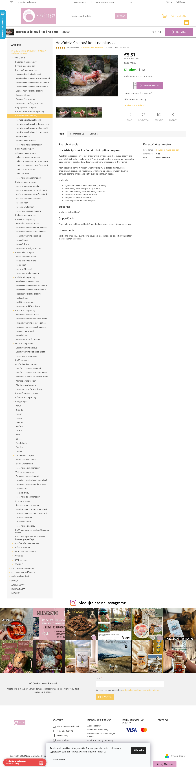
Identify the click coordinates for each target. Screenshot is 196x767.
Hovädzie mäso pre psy (26, 115)
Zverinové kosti (23, 521)
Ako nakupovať (81, 2)
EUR (168, 2)
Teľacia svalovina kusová (27, 476)
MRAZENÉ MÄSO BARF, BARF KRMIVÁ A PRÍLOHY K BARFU (28, 52)
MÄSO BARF (20, 57)
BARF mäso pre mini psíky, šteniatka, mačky (32, 531)
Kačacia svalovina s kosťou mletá (31, 194)
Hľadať (121, 16)
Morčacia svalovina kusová (28, 368)
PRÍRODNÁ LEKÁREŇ (20, 576)
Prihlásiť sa (105, 697)
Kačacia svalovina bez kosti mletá (31, 190)
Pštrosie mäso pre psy (25, 397)
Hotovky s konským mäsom (29, 248)
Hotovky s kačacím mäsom (28, 211)
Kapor (19, 414)
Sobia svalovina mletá (26, 459)
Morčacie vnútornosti (26, 385)
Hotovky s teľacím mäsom (28, 496)
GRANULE (19, 564)
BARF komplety (22, 360)
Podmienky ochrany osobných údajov (101, 735)
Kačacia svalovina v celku (27, 186)
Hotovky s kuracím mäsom (28, 339)
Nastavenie (59, 759)
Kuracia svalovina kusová (27, 314)
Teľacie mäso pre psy (25, 472)
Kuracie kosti (22, 335)
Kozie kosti (21, 265)
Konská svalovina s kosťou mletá (31, 231)
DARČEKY (15, 593)
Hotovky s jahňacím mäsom (28, 177)
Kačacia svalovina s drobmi (28, 198)
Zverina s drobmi (24, 517)
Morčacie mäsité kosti (26, 380)
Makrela (19, 422)
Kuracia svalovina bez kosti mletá (31, 318)
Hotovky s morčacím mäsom (29, 389)
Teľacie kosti (22, 488)
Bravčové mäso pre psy (26, 70)
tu (105, 751)
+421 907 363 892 (65, 731)
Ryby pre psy (21, 401)
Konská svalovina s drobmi (28, 235)
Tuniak (19, 451)
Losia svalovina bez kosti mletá (30, 351)
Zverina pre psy (22, 501)
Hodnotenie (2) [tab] (77, 133)
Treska (19, 447)
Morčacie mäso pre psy (26, 364)
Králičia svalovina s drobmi (28, 293)
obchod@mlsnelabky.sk (68, 726)
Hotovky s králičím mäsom (28, 306)
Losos (19, 418)
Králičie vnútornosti (25, 302)
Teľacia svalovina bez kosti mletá (31, 480)
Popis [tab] (61, 133)
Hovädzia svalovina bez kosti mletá (32, 124)
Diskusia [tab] (94, 133)
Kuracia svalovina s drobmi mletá (31, 327)
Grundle (19, 410)
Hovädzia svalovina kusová (28, 120)
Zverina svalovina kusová (27, 505)
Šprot (18, 438)
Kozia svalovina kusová (26, 256)
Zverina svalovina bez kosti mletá (31, 509)
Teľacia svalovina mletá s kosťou (31, 484)
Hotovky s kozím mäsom (27, 273)
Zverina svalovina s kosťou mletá (31, 513)
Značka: (117, 47)
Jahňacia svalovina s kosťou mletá (32, 165)
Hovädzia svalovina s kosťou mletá (32, 128)
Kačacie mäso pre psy (25, 182)
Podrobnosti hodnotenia (91, 47)
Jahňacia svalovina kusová (28, 157)
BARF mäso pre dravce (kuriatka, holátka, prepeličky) (30, 538)
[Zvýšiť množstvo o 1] (135, 83)
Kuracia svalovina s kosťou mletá (31, 323)
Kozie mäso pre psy (24, 252)
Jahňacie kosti (22, 173)
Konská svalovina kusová (27, 223)
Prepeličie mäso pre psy (26, 393)
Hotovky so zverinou (25, 526)
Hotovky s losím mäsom (27, 356)
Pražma (19, 426)
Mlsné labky (62, 735)
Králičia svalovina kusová (27, 281)
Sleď (18, 434)
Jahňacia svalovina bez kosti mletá (32, 161)
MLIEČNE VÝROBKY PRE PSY (27, 543)
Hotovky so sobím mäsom (28, 468)
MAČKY (14, 580)
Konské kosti (22, 240)
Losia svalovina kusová (26, 347)
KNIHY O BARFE (18, 589)
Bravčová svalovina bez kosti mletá (32, 82)
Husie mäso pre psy (24, 148)
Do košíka (181, 32)
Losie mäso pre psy (24, 343)
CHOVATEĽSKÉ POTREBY (22, 568)
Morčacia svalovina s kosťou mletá (32, 376)
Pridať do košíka (151, 85)
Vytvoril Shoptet (178, 756)
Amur (18, 405)
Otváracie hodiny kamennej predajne (100, 742)
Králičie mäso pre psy (25, 277)
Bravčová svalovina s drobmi (29, 90)
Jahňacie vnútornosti (25, 169)
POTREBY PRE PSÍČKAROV (23, 572)
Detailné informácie (133, 105)
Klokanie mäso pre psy (25, 215)
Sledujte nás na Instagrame (102, 603)
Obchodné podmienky (105, 2)
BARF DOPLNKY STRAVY (25, 551)
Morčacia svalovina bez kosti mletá (32, 372)
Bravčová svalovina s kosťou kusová (33, 78)
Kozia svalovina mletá (26, 260)
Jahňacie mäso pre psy (26, 153)
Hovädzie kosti (23, 136)
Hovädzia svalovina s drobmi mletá (32, 132)
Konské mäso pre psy (25, 219)
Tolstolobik (21, 443)
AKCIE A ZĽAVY (17, 585)
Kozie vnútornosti (24, 269)
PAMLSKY (19, 556)
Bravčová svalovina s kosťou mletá (32, 86)
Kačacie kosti (22, 202)
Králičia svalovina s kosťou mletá (31, 289)
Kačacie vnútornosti (25, 207)
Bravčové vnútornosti (26, 99)
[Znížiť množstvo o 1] (135, 87)
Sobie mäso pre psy (24, 455)
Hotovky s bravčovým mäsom (30, 103)
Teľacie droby (22, 492)
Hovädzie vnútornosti (26, 140)
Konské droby (22, 244)
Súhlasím (139, 750)
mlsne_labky (63, 740)
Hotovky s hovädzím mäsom (29, 144)
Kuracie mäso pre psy (25, 310)
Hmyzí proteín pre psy (25, 107)
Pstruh (19, 430)
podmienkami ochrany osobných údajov (140, 690)
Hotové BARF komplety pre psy (29, 111)
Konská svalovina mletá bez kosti (31, 227)
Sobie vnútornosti (24, 463)
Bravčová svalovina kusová (28, 74)
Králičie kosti (22, 298)
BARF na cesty (21, 560)
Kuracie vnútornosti (25, 331)
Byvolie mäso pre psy (25, 66)
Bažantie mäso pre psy (26, 62)
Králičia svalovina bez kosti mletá (31, 285)
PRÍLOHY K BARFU (23, 547)
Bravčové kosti (23, 95)
